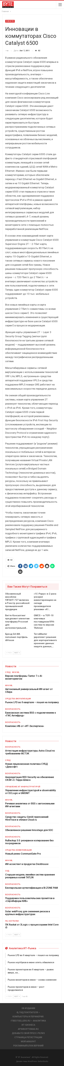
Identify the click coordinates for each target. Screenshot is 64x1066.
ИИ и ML (15, 672)
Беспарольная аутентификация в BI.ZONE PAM (31, 887)
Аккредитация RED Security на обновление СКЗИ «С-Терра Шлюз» (29, 778)
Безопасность (12, 709)
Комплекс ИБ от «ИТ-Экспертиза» (24, 726)
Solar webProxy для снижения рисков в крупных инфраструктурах (27, 913)
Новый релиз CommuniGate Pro (23, 853)
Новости (10, 21)
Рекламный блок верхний (28, 1045)
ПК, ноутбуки (12, 921)
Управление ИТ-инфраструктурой (22, 787)
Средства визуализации (18, 699)
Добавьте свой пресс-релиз (28, 1033)
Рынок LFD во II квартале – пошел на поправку (32, 702)
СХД (7, 871)
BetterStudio (43, 1061)
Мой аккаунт (28, 1041)
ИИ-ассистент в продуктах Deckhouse (26, 864)
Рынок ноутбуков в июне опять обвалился (31, 962)
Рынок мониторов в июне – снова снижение (32, 979)
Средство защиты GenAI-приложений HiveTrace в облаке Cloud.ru (26, 818)
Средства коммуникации (18, 850)
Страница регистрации (28, 1037)
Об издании (28, 1008)
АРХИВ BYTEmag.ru (28, 1029)
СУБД (8, 672)
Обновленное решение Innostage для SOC (29, 830)
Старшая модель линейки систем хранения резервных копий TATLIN (30, 876)
